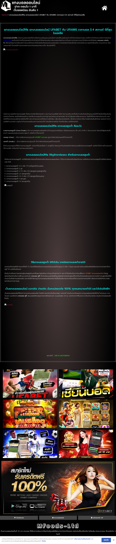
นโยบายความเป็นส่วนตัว (82, 539)
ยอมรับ (106, 540)
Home (4, 15)
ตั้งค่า (44, 541)
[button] (104, 8)
